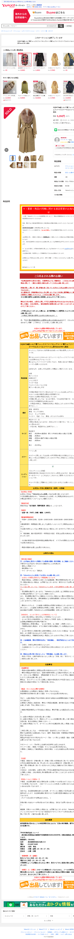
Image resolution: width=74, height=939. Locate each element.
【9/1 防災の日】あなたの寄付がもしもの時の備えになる (19, 1)
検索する (61, 26)
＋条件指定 (69, 26)
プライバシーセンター (40, 932)
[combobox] (24, 26)
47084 (72, 142)
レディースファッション (28, 31)
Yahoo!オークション (30, 929)
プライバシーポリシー (26, 932)
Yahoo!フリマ (43, 929)
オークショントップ (6, 31)
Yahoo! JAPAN (69, 929)
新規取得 (39, 5)
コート (38, 31)
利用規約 (50, 932)
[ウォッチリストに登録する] (14, 64)
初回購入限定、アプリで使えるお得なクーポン (47, 7)
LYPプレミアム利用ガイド (61, 932)
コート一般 (44, 31)
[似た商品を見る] (6, 150)
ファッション (16, 31)
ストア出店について (43, 934)
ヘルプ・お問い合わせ (66, 934)
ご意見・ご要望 (54, 934)
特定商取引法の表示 (31, 934)
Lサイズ (50, 31)
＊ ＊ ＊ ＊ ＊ (65, 140)
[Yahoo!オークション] (13, 4)
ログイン (29, 7)
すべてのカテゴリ (51, 26)
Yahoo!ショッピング (56, 929)
